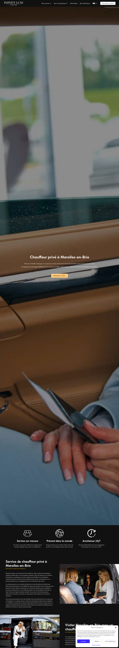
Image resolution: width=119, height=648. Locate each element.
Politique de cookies (96, 645)
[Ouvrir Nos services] (50, 3)
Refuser (97, 641)
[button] (116, 627)
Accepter (83, 641)
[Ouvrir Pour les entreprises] (67, 3)
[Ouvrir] (96, 3)
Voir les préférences (110, 641)
